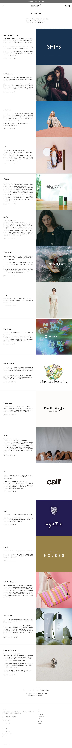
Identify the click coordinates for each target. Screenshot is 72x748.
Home (39, 711)
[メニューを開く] (3, 5)
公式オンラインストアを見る (10, 58)
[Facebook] (2, 723)
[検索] (66, 6)
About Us (40, 721)
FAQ (39, 718)
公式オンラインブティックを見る (11, 637)
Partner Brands (41, 716)
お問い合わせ (5, 736)
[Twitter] (6, 723)
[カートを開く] (69, 6)
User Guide (40, 714)
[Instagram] (9, 723)
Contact (39, 723)
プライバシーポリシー (7, 733)
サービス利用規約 (6, 731)
